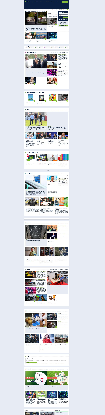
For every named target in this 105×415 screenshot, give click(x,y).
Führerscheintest (66, 269)
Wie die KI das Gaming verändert (51, 241)
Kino (53, 52)
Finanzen (29, 173)
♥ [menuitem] (52, 9)
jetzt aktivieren (28, 362)
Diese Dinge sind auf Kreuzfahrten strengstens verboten (53, 329)
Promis (51, 52)
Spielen (29, 369)
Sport (28, 110)
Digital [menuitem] (43, 9)
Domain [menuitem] (51, 9)
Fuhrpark (62, 269)
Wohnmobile (59, 269)
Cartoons (67, 52)
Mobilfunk (36, 1)
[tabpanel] (36, 20)
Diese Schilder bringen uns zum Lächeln (59, 412)
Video (55, 52)
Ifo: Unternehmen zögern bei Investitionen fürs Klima (52, 192)
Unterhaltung (31, 52)
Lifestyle (29, 311)
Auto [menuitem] (33, 9)
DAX (59, 182)
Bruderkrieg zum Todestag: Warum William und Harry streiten (52, 15)
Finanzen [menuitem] (31, 9)
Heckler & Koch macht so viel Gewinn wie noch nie (52, 193)
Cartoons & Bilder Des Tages (35, 92)
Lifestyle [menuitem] (40, 9)
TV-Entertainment (49, 1)
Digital (29, 223)
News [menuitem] (26, 9)
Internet (41, 1)
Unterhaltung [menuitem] (36, 9)
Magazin (56, 269)
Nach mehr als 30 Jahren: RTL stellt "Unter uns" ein (52, 16)
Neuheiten (51, 269)
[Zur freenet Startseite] (28, 1)
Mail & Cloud (57, 1)
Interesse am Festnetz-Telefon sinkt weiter (51, 245)
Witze (57, 52)
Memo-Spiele (63, 52)
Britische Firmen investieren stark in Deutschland (52, 191)
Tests (54, 269)
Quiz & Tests (60, 52)
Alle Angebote (65, 1)
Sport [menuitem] (28, 9)
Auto (28, 269)
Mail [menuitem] (48, 9)
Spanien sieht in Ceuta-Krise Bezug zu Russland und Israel (52, 11)
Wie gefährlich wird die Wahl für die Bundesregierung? (51, 13)
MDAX (59, 183)
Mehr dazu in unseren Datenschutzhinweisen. (60, 363)
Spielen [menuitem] (46, 9)
